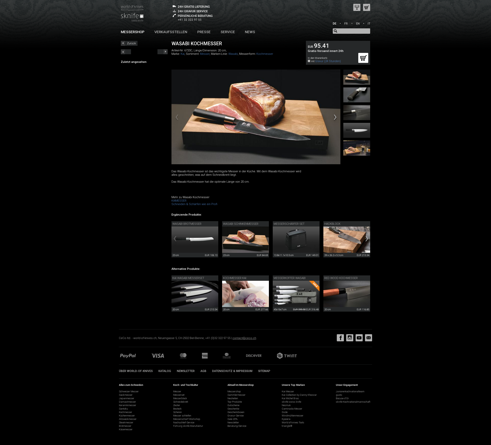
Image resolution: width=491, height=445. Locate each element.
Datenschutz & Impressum (232, 371)
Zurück (131, 43)
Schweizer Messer (129, 391)
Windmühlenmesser (292, 415)
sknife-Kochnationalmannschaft (353, 401)
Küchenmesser (127, 415)
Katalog (164, 371)
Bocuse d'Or (342, 398)
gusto (339, 394)
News (250, 32)
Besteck (177, 408)
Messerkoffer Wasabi (290, 278)
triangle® (287, 425)
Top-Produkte (234, 401)
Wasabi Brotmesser (186, 224)
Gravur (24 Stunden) (328, 61)
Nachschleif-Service (183, 422)
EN (358, 23)
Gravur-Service (235, 415)
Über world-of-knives (136, 371)
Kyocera (286, 419)
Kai (183, 54)
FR (346, 23)
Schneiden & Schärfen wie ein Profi (194, 204)
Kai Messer (288, 391)
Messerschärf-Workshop (186, 419)
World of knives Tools (293, 422)
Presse (204, 32)
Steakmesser (126, 422)
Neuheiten (232, 398)
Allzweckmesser (128, 419)
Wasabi (233, 54)
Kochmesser (264, 54)
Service (228, 32)
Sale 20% (232, 419)
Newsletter (186, 371)
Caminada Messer (292, 408)
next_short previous (126, 51)
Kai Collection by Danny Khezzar (299, 394)
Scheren (177, 412)
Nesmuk (286, 405)
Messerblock (180, 398)
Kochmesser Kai (234, 278)
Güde (285, 412)
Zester (176, 405)
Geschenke (233, 408)
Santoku (123, 408)
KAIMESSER (178, 200)
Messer (205, 54)
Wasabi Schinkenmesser (240, 224)
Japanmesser (126, 398)
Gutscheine (233, 405)
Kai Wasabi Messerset (188, 278)
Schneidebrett (180, 401)
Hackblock (332, 224)
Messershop (132, 32)
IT (369, 23)
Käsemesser (126, 429)
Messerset (179, 394)
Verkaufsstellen (170, 32)
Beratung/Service (236, 425)
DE (334, 23)
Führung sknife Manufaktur (188, 425)
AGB (203, 371)
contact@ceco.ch (244, 338)
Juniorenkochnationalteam (350, 391)
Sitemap (264, 371)
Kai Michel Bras (290, 398)
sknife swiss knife (291, 401)
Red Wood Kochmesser (341, 278)
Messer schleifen (182, 415)
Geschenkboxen (235, 412)
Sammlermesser (236, 394)
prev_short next (162, 51)
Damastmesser (127, 401)
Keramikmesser (127, 405)
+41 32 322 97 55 (190, 19)
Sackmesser (126, 394)
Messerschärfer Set (289, 224)
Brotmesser (125, 425)
